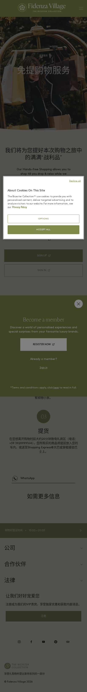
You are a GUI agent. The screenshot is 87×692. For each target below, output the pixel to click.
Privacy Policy (19, 207)
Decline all (75, 181)
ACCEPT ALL (43, 229)
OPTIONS (43, 219)
